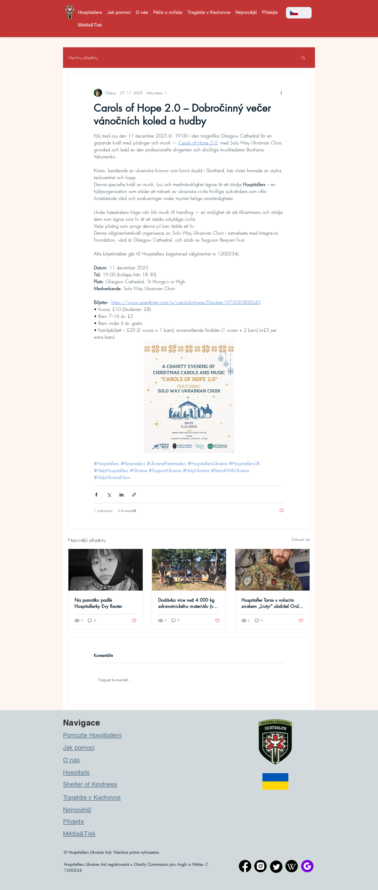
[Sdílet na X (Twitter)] (108, 494)
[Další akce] (281, 93)
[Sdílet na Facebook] (96, 494)
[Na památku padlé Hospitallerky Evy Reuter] (105, 570)
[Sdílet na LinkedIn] (121, 494)
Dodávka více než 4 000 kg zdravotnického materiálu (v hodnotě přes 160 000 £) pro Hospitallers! (188, 603)
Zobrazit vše (301, 539)
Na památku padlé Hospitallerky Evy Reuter (98, 603)
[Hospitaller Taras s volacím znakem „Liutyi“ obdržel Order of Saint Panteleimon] (272, 570)
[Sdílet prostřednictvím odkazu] (134, 494)
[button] (168, 12)
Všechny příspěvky (83, 57)
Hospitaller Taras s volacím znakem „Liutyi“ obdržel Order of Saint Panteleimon (271, 603)
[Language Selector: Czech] (299, 13)
